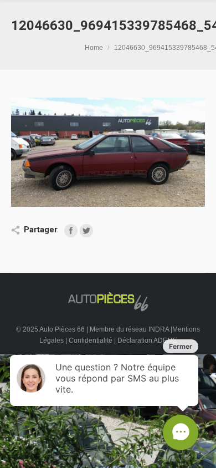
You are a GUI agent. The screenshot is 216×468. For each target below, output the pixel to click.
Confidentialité (90, 340)
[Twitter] (86, 230)
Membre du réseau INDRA (130, 329)
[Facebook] (71, 230)
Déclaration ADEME (147, 340)
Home (94, 48)
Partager (41, 230)
